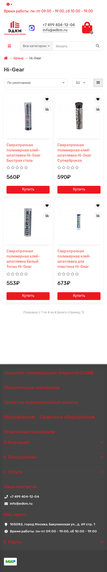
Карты (15, 542)
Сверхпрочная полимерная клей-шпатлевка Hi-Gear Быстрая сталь (23, 153)
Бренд (19, 58)
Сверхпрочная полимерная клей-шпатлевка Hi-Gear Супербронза (74, 153)
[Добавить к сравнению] (47, 109)
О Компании (16, 442)
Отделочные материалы (29, 431)
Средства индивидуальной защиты (41, 402)
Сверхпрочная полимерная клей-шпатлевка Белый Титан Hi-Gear (23, 259)
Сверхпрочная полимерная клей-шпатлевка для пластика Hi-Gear (74, 259)
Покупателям (22, 457)
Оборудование (19, 417)
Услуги (15, 471)
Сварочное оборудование (67, 417)
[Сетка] (98, 82)
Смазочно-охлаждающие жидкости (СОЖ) (48, 372)
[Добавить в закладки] (47, 99)
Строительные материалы (31, 387)
